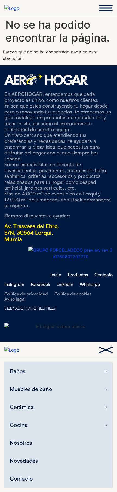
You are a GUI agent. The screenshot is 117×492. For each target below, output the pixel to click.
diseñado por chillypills (29, 308)
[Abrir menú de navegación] (106, 8)
